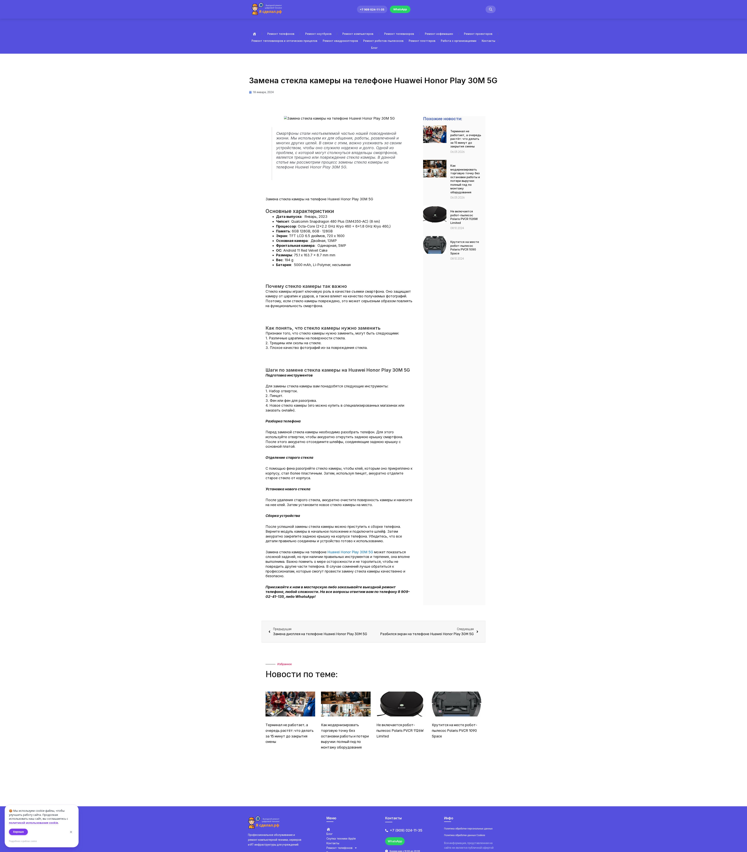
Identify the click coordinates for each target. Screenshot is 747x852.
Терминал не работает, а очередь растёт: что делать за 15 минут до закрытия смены (465, 138)
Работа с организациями (458, 40)
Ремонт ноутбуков (318, 33)
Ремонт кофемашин (439, 33)
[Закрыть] (71, 832)
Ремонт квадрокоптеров (340, 40)
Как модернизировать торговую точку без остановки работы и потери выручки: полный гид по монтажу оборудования (465, 179)
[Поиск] (491, 9)
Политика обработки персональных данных (468, 828)
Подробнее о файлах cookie (23, 841)
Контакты (488, 40)
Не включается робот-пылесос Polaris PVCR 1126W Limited (464, 217)
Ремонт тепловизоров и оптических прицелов (284, 40)
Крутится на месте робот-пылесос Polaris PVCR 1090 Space (464, 247)
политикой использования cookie (33, 823)
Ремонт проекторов (478, 33)
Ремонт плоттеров (422, 40)
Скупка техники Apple (341, 838)
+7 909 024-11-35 (372, 9)
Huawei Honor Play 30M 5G (350, 552)
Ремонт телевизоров (399, 33)
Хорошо (18, 832)
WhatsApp (400, 9)
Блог (374, 47)
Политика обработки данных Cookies (464, 835)
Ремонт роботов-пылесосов (383, 40)
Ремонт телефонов (280, 33)
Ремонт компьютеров (357, 33)
